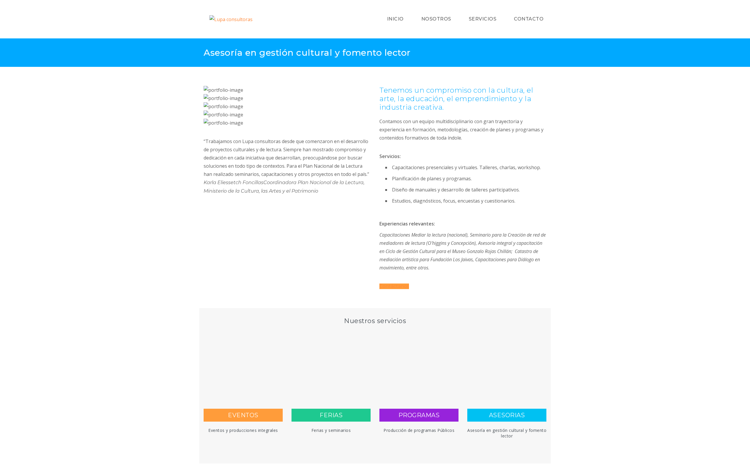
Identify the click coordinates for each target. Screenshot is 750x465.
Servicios (483, 19)
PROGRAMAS (419, 415)
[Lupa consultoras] (252, 19)
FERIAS (331, 415)
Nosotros (436, 19)
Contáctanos (394, 286)
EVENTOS (243, 415)
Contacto (528, 19)
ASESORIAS (507, 415)
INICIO (395, 19)
